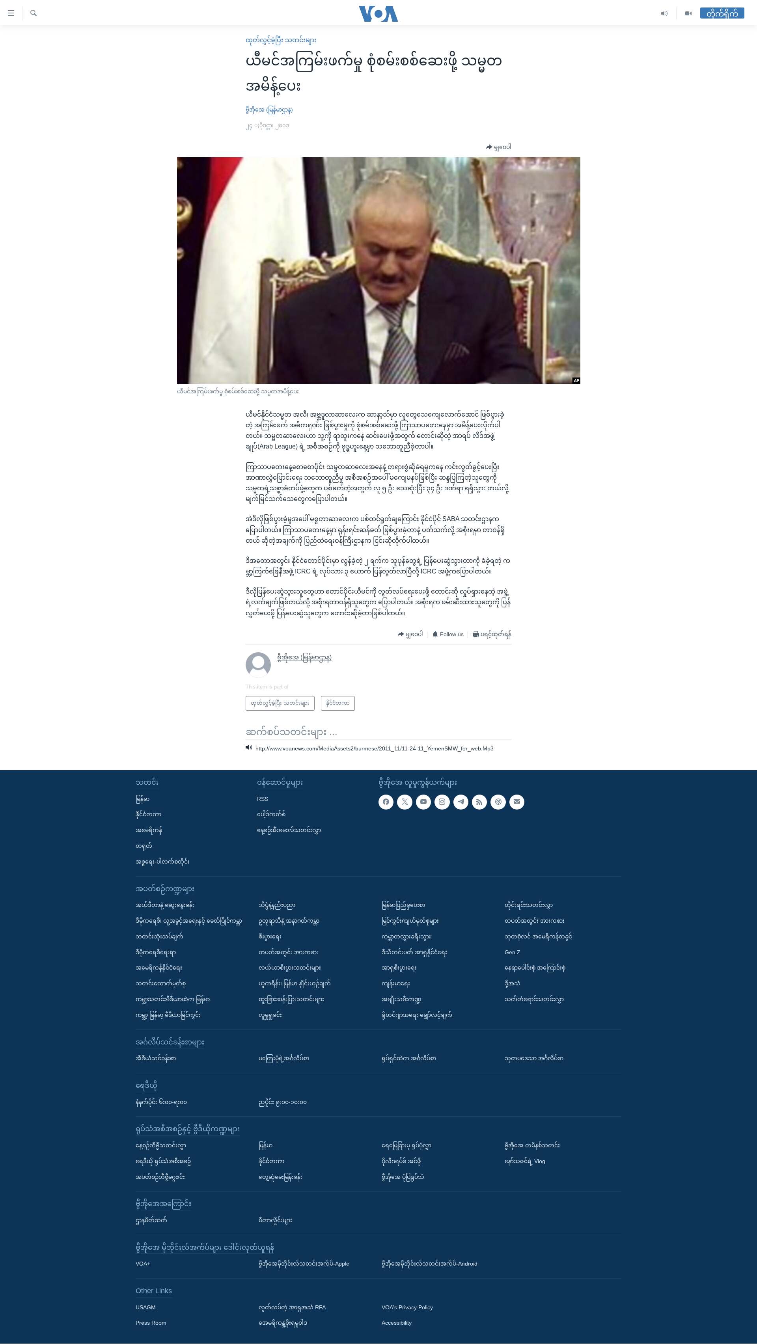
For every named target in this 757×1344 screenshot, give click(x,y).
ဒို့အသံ (512, 983)
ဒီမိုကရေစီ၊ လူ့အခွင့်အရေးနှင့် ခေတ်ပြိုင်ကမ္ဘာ (189, 921)
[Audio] (665, 13)
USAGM (146, 1307)
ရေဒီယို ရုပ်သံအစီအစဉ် (163, 1161)
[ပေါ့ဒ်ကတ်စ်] (497, 802)
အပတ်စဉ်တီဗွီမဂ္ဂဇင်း (160, 1177)
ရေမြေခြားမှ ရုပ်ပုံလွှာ (406, 1145)
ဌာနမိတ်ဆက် (151, 1220)
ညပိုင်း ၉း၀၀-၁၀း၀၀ (283, 1102)
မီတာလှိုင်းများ (275, 1220)
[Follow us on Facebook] (385, 802)
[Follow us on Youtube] (423, 802)
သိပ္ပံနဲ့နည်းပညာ (277, 905)
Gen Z (512, 952)
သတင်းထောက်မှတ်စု (161, 983)
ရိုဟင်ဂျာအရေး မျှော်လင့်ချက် (417, 1015)
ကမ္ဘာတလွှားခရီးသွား (406, 936)
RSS (262, 799)
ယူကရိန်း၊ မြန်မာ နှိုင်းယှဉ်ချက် (295, 983)
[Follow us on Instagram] (441, 802)
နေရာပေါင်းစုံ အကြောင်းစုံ (535, 968)
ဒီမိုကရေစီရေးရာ (156, 952)
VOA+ (143, 1264)
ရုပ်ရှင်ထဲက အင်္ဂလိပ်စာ (409, 1058)
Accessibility (397, 1323)
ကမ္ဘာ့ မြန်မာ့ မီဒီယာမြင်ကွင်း (168, 1015)
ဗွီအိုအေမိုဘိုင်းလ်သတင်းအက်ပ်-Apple (304, 1264)
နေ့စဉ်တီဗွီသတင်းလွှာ (161, 1145)
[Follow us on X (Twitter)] (404, 802)
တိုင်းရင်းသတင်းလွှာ (529, 905)
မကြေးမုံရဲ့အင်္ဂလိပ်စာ (284, 1058)
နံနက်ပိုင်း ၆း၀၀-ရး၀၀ (161, 1102)
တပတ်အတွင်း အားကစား (289, 952)
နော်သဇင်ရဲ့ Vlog (525, 1161)
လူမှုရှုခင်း (270, 1015)
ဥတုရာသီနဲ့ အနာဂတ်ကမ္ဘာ (289, 921)
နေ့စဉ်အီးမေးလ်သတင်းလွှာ (289, 830)
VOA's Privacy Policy (407, 1307)
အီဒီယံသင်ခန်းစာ (156, 1058)
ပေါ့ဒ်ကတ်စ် (271, 815)
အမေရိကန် (149, 830)
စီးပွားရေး (270, 936)
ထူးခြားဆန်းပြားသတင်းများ (291, 999)
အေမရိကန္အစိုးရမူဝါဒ (283, 1323)
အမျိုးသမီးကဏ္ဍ (401, 999)
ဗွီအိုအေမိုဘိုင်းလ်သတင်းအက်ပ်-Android (429, 1264)
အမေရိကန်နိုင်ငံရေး (159, 968)
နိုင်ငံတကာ (148, 815)
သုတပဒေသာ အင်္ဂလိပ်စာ (534, 1058)
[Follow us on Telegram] (460, 802)
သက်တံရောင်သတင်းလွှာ (534, 999)
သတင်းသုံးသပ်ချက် (159, 936)
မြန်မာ (142, 799)
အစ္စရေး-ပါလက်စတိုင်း (163, 861)
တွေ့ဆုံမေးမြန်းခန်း (280, 1177)
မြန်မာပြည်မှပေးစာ (403, 905)
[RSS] (479, 802)
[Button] (498, 147)
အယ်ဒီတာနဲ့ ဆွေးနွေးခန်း (165, 905)
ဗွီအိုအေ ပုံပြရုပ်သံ (403, 1177)
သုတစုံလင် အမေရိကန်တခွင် (538, 936)
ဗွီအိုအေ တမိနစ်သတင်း (532, 1145)
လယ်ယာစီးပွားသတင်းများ (290, 968)
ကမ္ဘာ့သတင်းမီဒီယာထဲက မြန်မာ (173, 999)
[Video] (688, 13)
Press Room (151, 1323)
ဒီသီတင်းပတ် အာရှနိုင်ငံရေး (414, 952)
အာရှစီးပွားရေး (399, 968)
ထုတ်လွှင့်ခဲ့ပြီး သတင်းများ (281, 40)
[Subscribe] (516, 802)
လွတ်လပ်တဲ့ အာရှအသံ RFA (292, 1307)
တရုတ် (144, 846)
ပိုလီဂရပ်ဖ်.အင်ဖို (401, 1161)
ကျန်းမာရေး (396, 983)
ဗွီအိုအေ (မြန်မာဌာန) (269, 109)
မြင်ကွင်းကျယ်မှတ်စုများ (410, 921)
